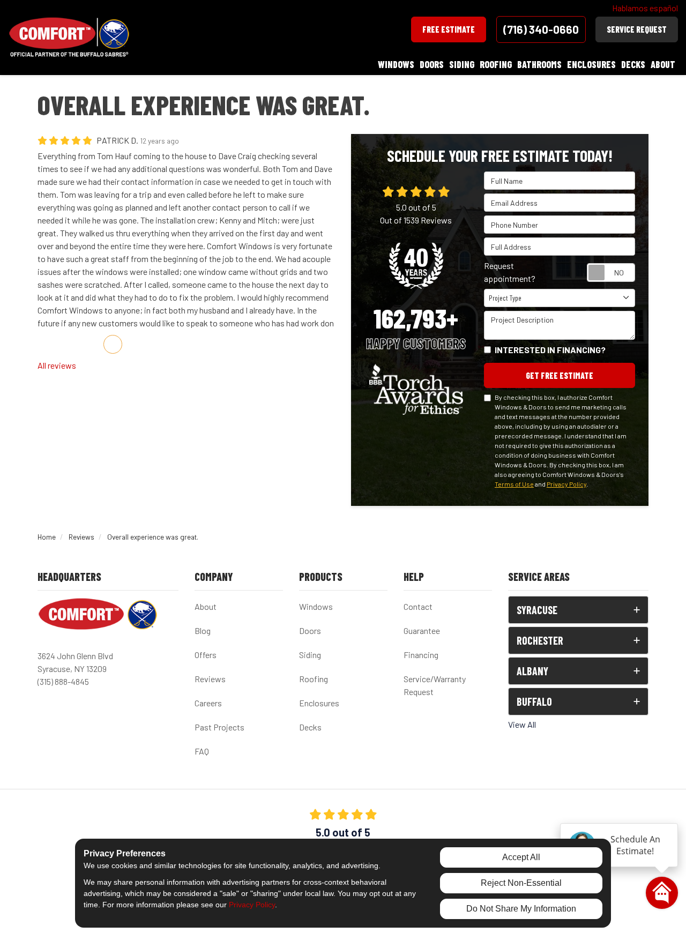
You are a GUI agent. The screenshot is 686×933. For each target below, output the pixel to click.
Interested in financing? (550, 350)
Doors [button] (432, 64)
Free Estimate (448, 29)
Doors (310, 630)
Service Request (637, 29)
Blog (203, 630)
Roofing (313, 679)
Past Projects (219, 727)
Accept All (521, 857)
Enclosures (319, 703)
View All (522, 724)
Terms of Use (514, 484)
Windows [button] (396, 64)
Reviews (210, 679)
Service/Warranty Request (435, 685)
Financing (421, 655)
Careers (208, 703)
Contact (418, 606)
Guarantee (422, 630)
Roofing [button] (496, 64)
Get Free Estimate (559, 375)
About (206, 606)
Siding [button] (461, 64)
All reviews (57, 365)
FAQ (202, 751)
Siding (310, 655)
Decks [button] (633, 64)
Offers (206, 655)
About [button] (663, 64)
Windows (316, 606)
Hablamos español (645, 8)
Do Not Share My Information (521, 908)
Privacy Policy (566, 484)
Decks (310, 727)
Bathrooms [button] (539, 64)
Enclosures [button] (591, 64)
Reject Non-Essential (521, 882)
